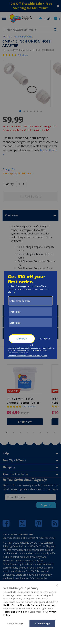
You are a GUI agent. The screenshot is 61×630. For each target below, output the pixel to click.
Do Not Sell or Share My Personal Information (29, 605)
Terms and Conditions (16, 611)
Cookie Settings (15, 623)
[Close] (57, 585)
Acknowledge (42, 623)
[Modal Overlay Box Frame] (30, 315)
